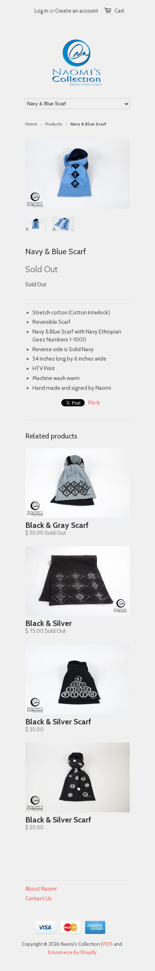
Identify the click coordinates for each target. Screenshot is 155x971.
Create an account (76, 11)
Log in (41, 11)
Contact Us (38, 898)
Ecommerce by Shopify (72, 952)
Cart (119, 11)
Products (53, 124)
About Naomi (41, 889)
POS (108, 944)
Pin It (94, 403)
